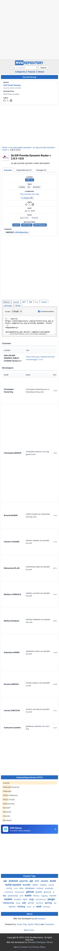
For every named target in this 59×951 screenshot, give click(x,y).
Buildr (18, 305)
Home (4, 147)
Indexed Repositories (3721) (29, 777)
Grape (44, 302)
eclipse (40, 888)
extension (9, 892)
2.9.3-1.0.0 (17, 158)
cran (16, 888)
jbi (29, 187)
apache (23, 881)
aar (5, 880)
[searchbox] (23, 68)
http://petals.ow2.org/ (29, 194)
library (36, 895)
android (13, 880)
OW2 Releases (40, 225)
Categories (20, 72)
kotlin (28, 895)
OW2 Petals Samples (12, 85)
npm (25, 899)
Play (25, 924)
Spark (30, 924)
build (53, 880)
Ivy (36, 302)
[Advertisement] (29, 29)
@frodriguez (40, 918)
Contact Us (26, 947)
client (35, 884)
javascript (13, 895)
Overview (8, 170)
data (21, 888)
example (49, 888)
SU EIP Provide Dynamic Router (30, 155)
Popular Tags (29, 876)
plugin (51, 899)
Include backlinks (47, 311)
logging (44, 895)
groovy (48, 891)
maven (52, 895)
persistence (41, 899)
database (30, 888)
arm (37, 881)
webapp (46, 906)
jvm (22, 895)
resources (9, 902)
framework (20, 892)
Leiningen (8, 305)
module (18, 899)
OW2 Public (26, 225)
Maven (7, 302)
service (40, 903)
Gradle (16, 302)
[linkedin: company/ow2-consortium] (11, 101)
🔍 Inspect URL (27, 198)
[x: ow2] (8, 101)
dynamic (36, 187)
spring (49, 902)
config (9, 888)
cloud (51, 885)
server (31, 902)
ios (5, 895)
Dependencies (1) (24, 170)
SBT (24, 302)
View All (35, 218)
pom (24, 218)
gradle (39, 891)
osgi (31, 899)
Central (16, 225)
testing (21, 906)
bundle (27, 884)
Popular (32, 72)
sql (55, 903)
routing (22, 187)
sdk (24, 902)
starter (12, 906)
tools (29, 906)
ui (34, 906)
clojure (43, 884)
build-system (13, 884)
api (32, 880)
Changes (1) (41, 170)
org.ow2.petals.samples (20, 147)
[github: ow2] (4, 101)
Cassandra (49, 924)
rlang (18, 903)
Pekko (37, 924)
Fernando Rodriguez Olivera (40, 942)
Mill (30, 302)
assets (45, 881)
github (30, 891)
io (53, 892)
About (41, 72)
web (39, 906)
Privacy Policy (39, 947)
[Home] (29, 64)
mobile (8, 899)
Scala (19, 924)
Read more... (29, 930)
